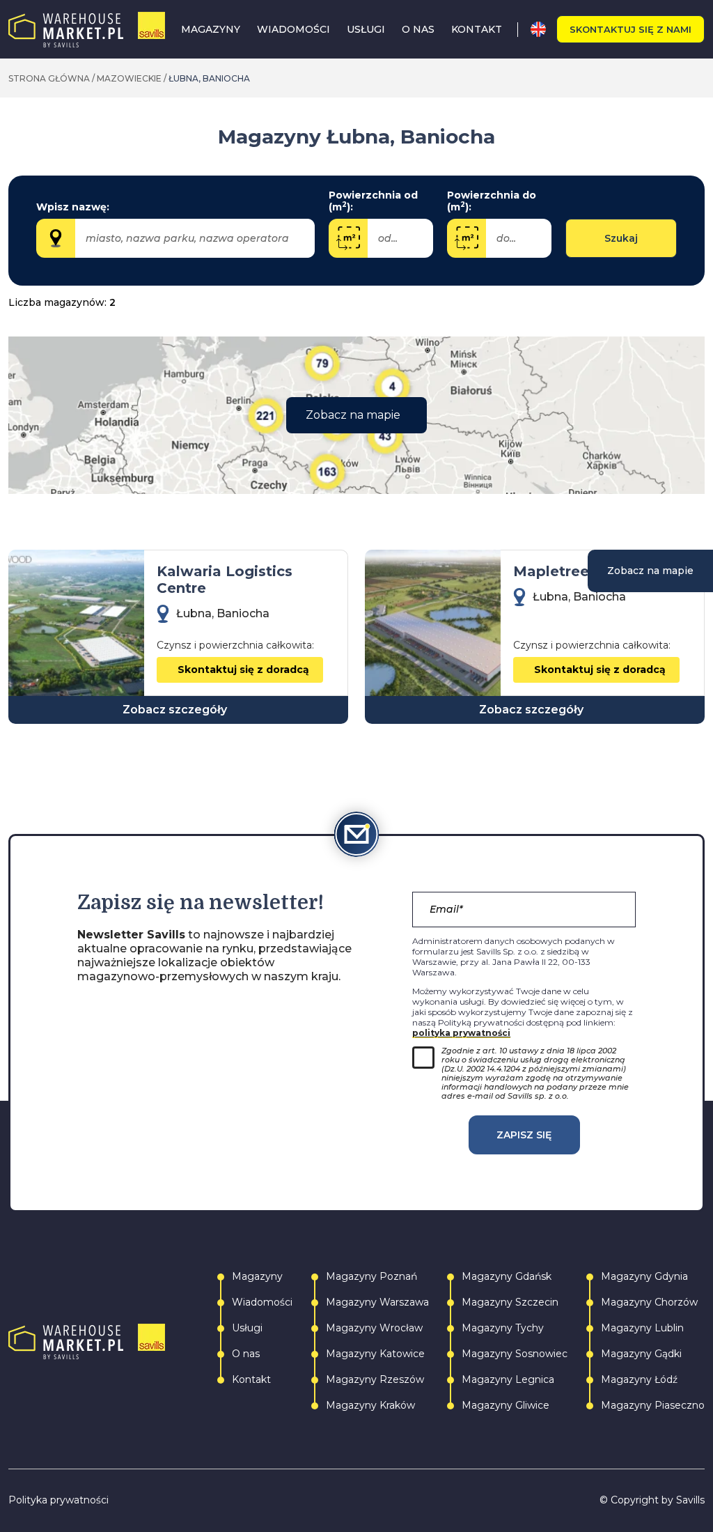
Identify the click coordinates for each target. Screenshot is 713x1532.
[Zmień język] (543, 29)
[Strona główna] (86, 29)
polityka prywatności (461, 1033)
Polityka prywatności (58, 1500)
